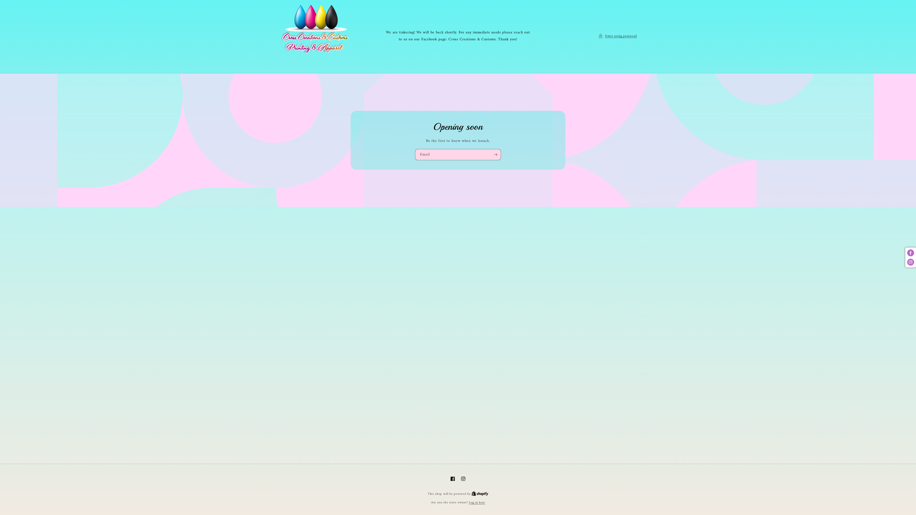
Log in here (477, 502)
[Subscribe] (495, 154)
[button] (618, 36)
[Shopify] (480, 494)
